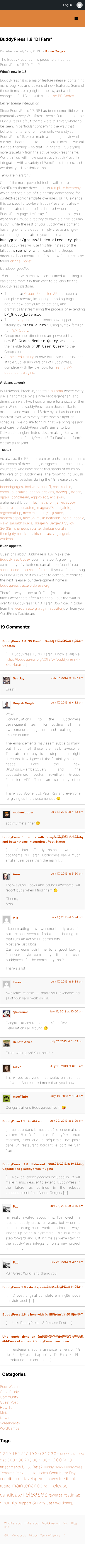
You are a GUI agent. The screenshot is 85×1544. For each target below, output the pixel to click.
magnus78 (45, 507)
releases (35, 1494)
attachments (10, 1467)
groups (37, 320)
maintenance (27, 1485)
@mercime (20, 1012)
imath (42, 502)
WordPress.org (13, 1523)
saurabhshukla (20, 523)
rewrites (55, 1495)
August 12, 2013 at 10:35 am (64, 1314)
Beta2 (38, 1467)
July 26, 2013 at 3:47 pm (66, 1261)
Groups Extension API (41, 293)
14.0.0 (67, 1460)
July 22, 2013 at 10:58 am (66, 1163)
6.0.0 (19, 1460)
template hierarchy (65, 188)
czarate (21, 492)
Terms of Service (50, 1535)
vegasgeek (61, 533)
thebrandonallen (55, 528)
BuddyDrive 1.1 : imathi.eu (22, 1121)
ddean (76, 492)
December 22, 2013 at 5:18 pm (62, 1336)
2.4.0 (60, 1454)
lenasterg (28, 507)
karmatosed (9, 507)
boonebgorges (11, 487)
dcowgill (62, 492)
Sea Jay (18, 678)
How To (6, 1407)
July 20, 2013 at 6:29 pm (66, 1120)
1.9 (31, 1453)
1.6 (14, 1453)
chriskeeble (62, 487)
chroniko (7, 492)
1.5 (8, 1453)
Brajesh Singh (23, 703)
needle (78, 518)
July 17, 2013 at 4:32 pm (67, 702)
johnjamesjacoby (62, 502)
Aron (16, 874)
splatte (35, 528)
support (24, 1503)
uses (50, 1503)
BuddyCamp (53, 1467)
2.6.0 (73, 1454)
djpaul (5, 497)
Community (9, 1397)
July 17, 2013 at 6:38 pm (67, 981)
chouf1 (46, 487)
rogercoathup (10, 513)
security (8, 1502)
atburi (17, 1066)
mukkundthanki (49, 518)
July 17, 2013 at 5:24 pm (67, 917)
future (5, 1486)
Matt (65, 1523)
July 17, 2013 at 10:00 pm (66, 1011)
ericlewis (57, 497)
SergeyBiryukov (62, 523)
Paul (16, 1206)
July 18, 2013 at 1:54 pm (67, 1096)
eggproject (39, 497)
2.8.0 (3, 1460)
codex (42, 1473)
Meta (4, 1412)
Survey (38, 1502)
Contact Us (19, 1535)
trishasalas (42, 533)
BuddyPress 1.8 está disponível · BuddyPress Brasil (41, 1287)
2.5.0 (66, 1454)
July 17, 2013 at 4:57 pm (67, 836)
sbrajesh (41, 523)
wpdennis (7, 539)
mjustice (56, 513)
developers (32, 1478)
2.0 (38, 1453)
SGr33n (6, 528)
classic (30, 1473)
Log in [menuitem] (67, 5)
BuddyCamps (10, 1386)
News (4, 1418)
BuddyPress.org (7, 18)
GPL (6, 1535)
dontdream (20, 497)
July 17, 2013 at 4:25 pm (67, 640)
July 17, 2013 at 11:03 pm (66, 1041)
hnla (32, 502)
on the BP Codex (60, 96)
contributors (10, 1478)
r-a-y (3, 523)
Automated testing (19, 357)
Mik (15, 917)
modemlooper (10, 518)
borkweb (32, 487)
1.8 (26, 1453)
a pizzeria (55, 391)
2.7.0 (81, 1454)
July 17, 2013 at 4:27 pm (67, 677)
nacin (67, 518)
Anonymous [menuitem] (79, 5)
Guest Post (9, 1402)
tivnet (27, 533)
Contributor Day (62, 1473)
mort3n (29, 518)
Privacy (33, 1535)
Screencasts (10, 1423)
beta (27, 1466)
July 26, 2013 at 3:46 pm (66, 1206)
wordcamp (64, 1503)
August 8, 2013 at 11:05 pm (64, 1286)
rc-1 (47, 1486)
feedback (67, 1478)
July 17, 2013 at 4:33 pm (67, 811)
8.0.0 (36, 1460)
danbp (34, 492)
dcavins (48, 492)
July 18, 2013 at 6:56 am (66, 1066)
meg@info (20, 1096)
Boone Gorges (55, 51)
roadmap (72, 1495)
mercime (30, 513)
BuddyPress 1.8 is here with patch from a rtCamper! (40, 1314)
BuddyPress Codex (15, 559)
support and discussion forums (24, 570)
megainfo (63, 507)
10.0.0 (45, 1460)
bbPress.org (31, 1523)
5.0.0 (11, 1460)
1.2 (2, 1453)
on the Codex (21, 261)
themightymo (10, 533)
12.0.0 (56, 1459)
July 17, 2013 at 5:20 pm (67, 873)
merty (43, 513)
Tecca (17, 982)
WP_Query (20, 330)
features (51, 1479)
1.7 (20, 1453)
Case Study (9, 1392)
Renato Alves (22, 1042)
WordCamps (9, 1428)
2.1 (44, 1453)
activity (17, 320)
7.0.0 (28, 1460)
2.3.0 (52, 1453)
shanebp (21, 528)
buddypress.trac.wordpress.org (24, 585)
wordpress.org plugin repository (39, 608)
